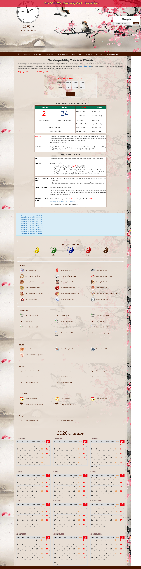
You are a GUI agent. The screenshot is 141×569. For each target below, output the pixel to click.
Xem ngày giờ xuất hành (33, 287)
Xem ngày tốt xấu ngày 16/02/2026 (31, 225)
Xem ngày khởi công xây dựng (35, 293)
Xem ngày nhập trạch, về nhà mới (106, 293)
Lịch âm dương (65, 398)
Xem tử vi (64, 327)
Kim (36, 255)
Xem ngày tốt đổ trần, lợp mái (70, 293)
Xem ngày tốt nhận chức (68, 276)
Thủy (70, 255)
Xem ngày (37, 54)
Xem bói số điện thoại (32, 371)
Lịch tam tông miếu (31, 398)
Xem (70, 94)
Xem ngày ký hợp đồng (33, 276)
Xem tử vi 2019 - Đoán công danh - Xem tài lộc (70, 3)
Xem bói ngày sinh (66, 382)
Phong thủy (49, 54)
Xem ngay (136, 23)
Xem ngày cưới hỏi (66, 270)
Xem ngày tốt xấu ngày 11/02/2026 (31, 216)
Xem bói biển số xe (31, 377)
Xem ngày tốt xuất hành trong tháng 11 (62, 201)
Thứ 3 (23, 442)
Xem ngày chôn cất (31, 299)
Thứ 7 (43, 442)
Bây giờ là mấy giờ (102, 299)
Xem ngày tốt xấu (31, 270)
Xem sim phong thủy (67, 420)
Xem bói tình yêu (66, 371)
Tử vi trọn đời (65, 315)
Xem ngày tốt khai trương (104, 276)
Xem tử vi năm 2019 (32, 315)
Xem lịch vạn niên (101, 398)
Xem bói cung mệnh (102, 371)
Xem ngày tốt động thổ (68, 287)
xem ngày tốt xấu (85, 66)
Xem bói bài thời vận (32, 382)
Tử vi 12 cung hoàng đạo (104, 333)
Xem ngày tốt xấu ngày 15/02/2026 (31, 223)
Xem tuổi (98, 54)
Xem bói (89, 54)
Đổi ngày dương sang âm (68, 404)
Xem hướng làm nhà (32, 420)
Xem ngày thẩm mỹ (67, 282)
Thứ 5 (33, 442)
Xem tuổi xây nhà (101, 349)
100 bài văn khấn (112, 54)
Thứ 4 (28, 442)
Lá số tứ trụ (29, 321)
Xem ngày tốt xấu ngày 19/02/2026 (31, 231)
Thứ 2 (18, 442)
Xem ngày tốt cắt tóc (102, 282)
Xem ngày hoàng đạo (67, 299)
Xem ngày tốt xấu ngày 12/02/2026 (31, 217)
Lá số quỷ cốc (30, 333)
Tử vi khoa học (62, 54)
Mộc (53, 255)
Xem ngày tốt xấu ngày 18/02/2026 (31, 229)
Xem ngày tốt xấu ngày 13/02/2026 (31, 219)
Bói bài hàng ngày (66, 377)
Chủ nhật (48, 442)
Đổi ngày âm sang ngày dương (35, 404)
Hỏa (87, 255)
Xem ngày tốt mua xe (102, 270)
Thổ (105, 255)
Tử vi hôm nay (100, 321)
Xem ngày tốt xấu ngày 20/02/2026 (31, 233)
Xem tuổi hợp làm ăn (67, 349)
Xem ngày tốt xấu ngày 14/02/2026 (31, 221)
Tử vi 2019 (26, 54)
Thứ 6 (38, 442)
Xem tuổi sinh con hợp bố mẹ (34, 354)
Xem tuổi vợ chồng (31, 349)
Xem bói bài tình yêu (102, 377)
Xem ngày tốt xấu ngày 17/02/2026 (31, 227)
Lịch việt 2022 (77, 54)
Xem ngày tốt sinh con (32, 282)
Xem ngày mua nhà (102, 287)
